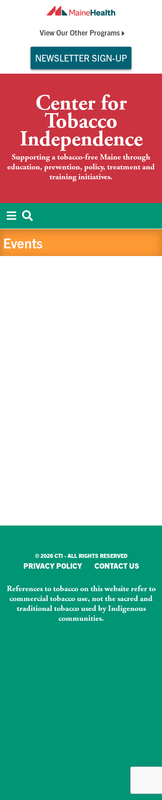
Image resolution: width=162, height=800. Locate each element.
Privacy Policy (52, 565)
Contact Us (116, 565)
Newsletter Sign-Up (81, 57)
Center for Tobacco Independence (81, 122)
